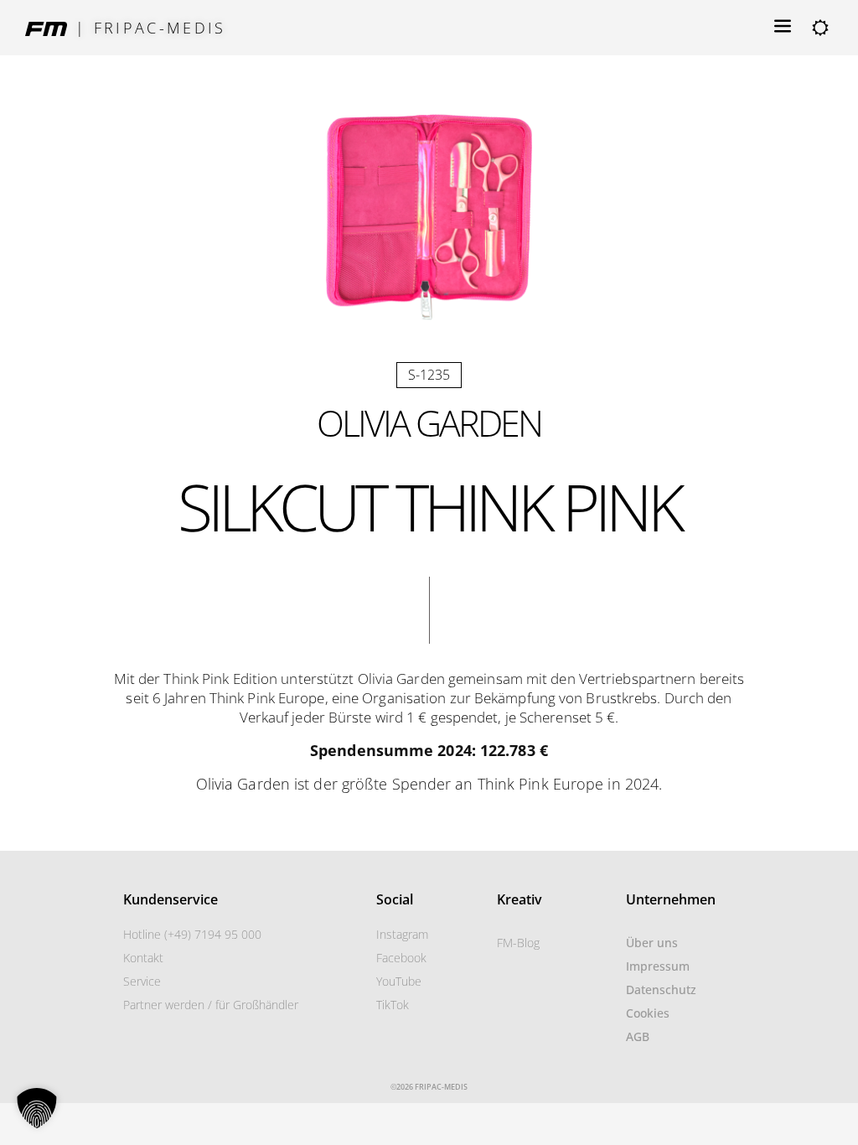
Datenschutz (661, 989)
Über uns (652, 943)
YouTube (398, 981)
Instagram (402, 934)
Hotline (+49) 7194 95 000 (192, 934)
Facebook (401, 958)
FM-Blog (518, 943)
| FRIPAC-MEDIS (150, 28)
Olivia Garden (429, 423)
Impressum (658, 966)
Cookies (647, 1013)
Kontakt (143, 958)
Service (142, 981)
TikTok (392, 1005)
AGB (637, 1036)
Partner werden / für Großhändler (210, 1005)
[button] (37, 1108)
